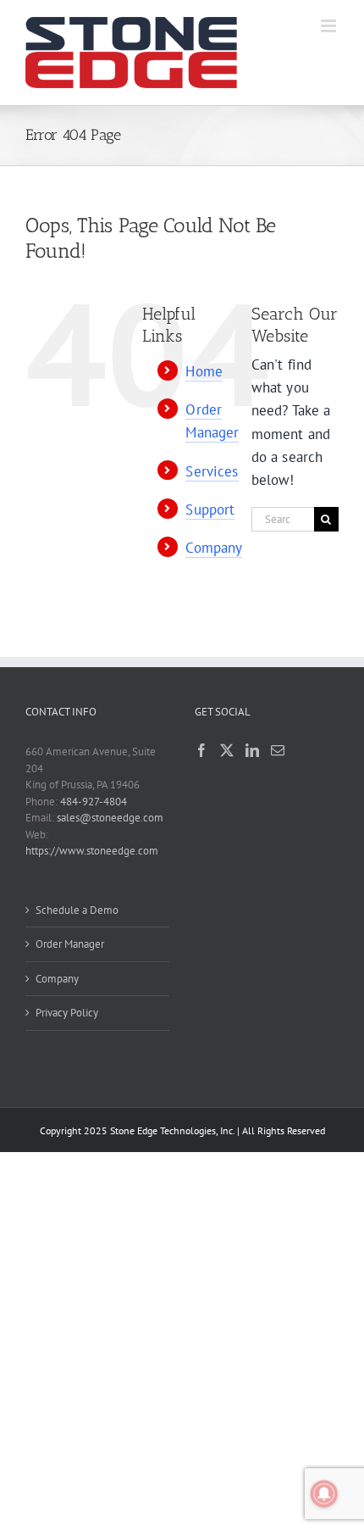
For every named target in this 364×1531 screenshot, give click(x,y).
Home (204, 371)
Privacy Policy (67, 1012)
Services (211, 471)
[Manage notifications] (324, 1493)
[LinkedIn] (252, 750)
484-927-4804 (93, 801)
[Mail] (277, 750)
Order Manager (70, 944)
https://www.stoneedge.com (91, 850)
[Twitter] (227, 750)
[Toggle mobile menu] (330, 26)
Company (213, 547)
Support (209, 509)
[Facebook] (201, 750)
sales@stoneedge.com (110, 817)
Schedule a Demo (77, 910)
